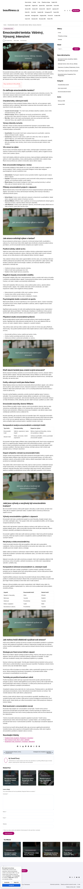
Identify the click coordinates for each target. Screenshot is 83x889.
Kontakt (34, 2)
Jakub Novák (25, 781)
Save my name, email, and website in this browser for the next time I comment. (22, 830)
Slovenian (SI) (34, 18)
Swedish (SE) (40, 12)
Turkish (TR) (49, 18)
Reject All (16, 882)
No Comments (24, 40)
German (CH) (42, 9)
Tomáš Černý (15, 758)
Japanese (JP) (55, 9)
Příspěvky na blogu (46, 2)
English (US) (54, 2)
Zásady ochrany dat (70, 887)
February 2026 (61, 100)
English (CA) (34, 5)
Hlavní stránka (28, 2)
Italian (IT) (49, 9)
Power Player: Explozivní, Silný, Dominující (68, 70)
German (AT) (35, 9)
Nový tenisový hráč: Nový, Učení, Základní (17, 739)
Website (5, 824)
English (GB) (27, 5)
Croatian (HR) (57, 15)
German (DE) (28, 9)
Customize (6, 882)
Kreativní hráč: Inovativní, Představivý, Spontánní (19, 738)
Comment (5, 794)
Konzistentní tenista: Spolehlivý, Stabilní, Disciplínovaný (10, 780)
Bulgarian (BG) (43, 15)
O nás (39, 2)
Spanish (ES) (42, 5)
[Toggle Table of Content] (19, 86)
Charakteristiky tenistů (8, 28)
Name (4, 811)
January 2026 (61, 104)
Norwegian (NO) (34, 15)
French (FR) (56, 5)
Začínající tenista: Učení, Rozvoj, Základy (67, 63)
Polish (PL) (27, 12)
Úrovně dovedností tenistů (64, 91)
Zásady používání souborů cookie (68, 884)
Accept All (11, 885)
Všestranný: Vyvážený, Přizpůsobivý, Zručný (68, 67)
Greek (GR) (27, 15)
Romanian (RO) (42, 18)
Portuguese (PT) (48, 12)
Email (4, 817)
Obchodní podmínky (54, 884)
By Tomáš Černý (8, 40)
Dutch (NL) (33, 12)
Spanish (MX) (49, 5)
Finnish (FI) (50, 15)
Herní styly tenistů (62, 88)
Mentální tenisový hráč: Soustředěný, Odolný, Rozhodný (45, 780)
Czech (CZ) (27, 18)
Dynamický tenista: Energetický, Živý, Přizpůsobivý (28, 780)
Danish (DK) (56, 12)
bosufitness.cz (11, 10)
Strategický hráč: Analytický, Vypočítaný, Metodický (20, 741)
